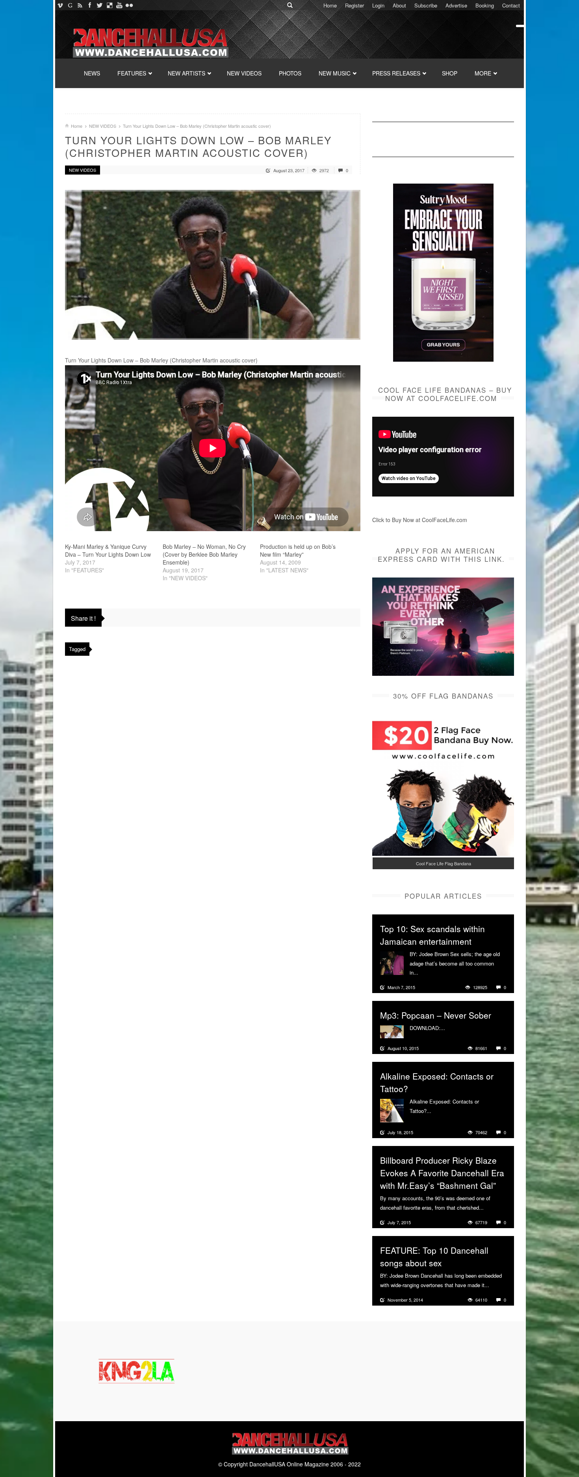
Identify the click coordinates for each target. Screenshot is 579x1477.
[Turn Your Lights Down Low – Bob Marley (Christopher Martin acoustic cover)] (212, 265)
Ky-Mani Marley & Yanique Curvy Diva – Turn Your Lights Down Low (108, 550)
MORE (483, 73)
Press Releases (396, 73)
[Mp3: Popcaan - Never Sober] (392, 1031)
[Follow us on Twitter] (99, 5)
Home (330, 5)
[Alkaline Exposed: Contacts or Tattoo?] (392, 1110)
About (399, 5)
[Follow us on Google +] (70, 5)
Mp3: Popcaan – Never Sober (435, 1015)
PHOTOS (290, 73)
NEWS (92, 73)
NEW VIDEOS (244, 73)
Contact (511, 5)
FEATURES (131, 73)
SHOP (449, 73)
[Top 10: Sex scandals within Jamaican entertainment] (392, 962)
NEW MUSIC (335, 73)
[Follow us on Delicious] (109, 5)
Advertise (456, 5)
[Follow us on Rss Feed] (80, 5)
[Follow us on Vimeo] (60, 5)
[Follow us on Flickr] (129, 5)
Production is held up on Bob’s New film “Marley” (298, 550)
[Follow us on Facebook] (90, 5)
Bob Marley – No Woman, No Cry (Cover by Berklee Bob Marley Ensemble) (204, 554)
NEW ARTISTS (186, 73)
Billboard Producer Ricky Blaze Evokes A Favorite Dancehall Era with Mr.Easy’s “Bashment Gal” (442, 1172)
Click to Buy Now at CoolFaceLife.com (419, 520)
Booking (484, 5)
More (425, 972)
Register (354, 5)
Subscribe (425, 5)
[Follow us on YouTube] (119, 5)
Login (378, 5)
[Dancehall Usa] (149, 41)
